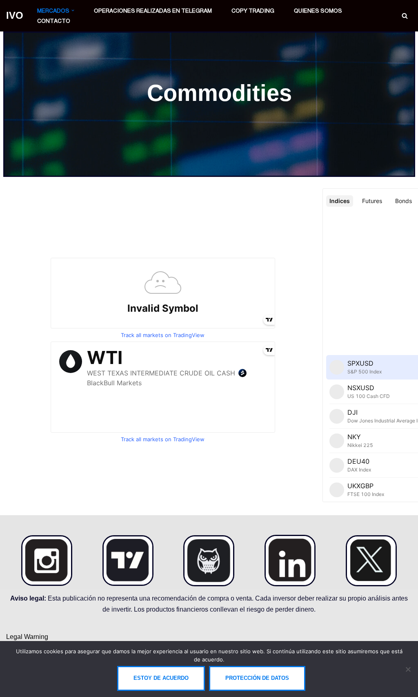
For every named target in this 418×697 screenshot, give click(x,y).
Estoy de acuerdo (161, 678)
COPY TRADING (252, 10)
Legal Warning (27, 636)
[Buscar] (405, 16)
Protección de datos (257, 678)
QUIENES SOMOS (318, 10)
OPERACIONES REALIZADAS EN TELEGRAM (153, 10)
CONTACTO (53, 21)
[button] (72, 10)
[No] (408, 669)
